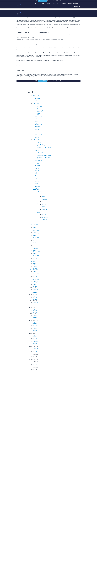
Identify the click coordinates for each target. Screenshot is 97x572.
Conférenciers (36, 265)
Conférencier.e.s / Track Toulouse (44, 155)
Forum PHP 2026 (42, 0)
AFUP (36, 0)
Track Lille (39, 142)
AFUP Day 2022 (36, 123)
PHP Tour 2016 (33, 278)
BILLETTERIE (37, 3)
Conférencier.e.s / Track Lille (43, 145)
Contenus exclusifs (39, 160)
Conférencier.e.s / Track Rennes (44, 147)
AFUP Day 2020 (36, 171)
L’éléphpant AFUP (36, 251)
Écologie (34, 242)
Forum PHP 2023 (36, 95)
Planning (36, 183)
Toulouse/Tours (38, 150)
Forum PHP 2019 (36, 180)
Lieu (42, 201)
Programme (42, 3)
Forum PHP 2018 (34, 224)
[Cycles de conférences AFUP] (19, 5)
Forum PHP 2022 (36, 114)
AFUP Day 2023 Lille (39, 105)
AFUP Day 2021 (36, 139)
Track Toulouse (40, 152)
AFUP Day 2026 (76, 6)
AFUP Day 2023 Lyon (39, 110)
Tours (36, 178)
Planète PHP (55, 0)
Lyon (36, 175)
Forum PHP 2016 (34, 269)
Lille (36, 173)
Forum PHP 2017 (34, 247)
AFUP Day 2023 (36, 103)
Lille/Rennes (37, 141)
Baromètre (49, 0)
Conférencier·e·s (38, 96)
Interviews (37, 100)
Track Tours (39, 154)
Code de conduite (76, 3)
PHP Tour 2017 (33, 261)
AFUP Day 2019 (36, 189)
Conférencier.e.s (38, 134)
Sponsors (49, 3)
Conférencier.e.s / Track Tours (43, 157)
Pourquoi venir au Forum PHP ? (66, 3)
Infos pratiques (56, 3)
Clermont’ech (35, 282)
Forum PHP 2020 (36, 163)
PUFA (61, 0)
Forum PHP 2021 (36, 131)
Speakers (35, 291)
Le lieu (34, 245)
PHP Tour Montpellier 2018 (36, 234)
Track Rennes (40, 144)
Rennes (38, 212)
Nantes (36, 176)
